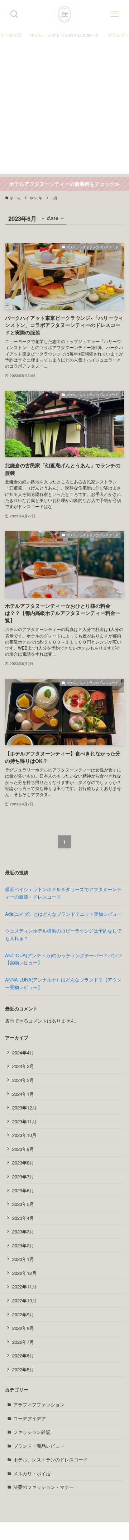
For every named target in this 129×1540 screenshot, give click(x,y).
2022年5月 (23, 1369)
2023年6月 (23, 1190)
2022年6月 (23, 1355)
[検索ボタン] (14, 14)
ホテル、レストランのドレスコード (50, 1459)
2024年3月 (23, 1066)
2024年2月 (23, 1080)
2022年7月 (23, 1341)
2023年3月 (23, 1231)
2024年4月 (23, 1052)
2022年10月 (24, 1300)
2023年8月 (23, 1162)
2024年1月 (23, 1094)
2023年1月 (23, 1259)
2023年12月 (24, 1107)
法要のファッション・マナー (43, 1487)
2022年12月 (24, 1273)
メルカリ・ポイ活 (32, 1473)
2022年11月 (24, 1286)
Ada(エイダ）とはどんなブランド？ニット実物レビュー (63, 913)
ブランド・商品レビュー (38, 1445)
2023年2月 (23, 1245)
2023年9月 (23, 1149)
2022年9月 (23, 1314)
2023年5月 (23, 1204)
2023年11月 (24, 1121)
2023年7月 (23, 1176)
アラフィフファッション (38, 1404)
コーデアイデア (29, 1418)
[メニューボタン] (114, 14)
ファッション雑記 (32, 1432)
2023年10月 (24, 1135)
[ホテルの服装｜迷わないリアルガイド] (64, 14)
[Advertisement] (64, 109)
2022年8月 (23, 1328)
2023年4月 (23, 1217)
